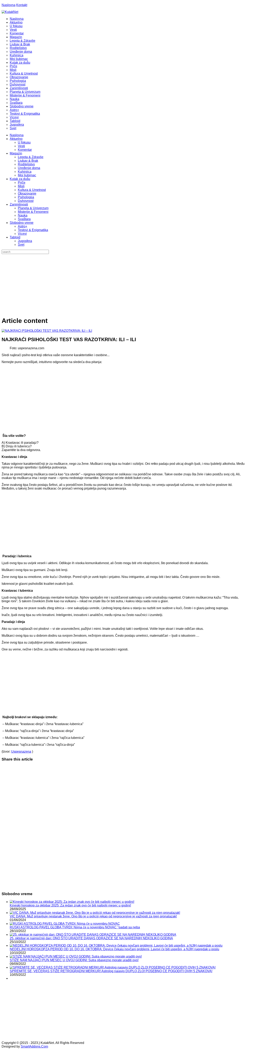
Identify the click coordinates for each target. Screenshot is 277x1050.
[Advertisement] (138, 284)
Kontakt (21, 5)
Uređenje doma (29, 168)
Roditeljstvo (26, 164)
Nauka (22, 215)
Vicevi (22, 233)
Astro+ (22, 226)
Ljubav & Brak (28, 160)
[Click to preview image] (47, 330)
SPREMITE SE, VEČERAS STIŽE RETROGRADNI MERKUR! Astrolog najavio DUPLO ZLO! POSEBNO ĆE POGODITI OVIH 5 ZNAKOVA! (111, 971)
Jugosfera (25, 241)
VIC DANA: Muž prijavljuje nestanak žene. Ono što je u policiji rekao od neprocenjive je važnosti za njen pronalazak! (93, 916)
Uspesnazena (21, 751)
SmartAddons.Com (34, 1046)
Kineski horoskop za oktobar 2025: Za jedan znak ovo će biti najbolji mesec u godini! (70, 905)
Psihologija (26, 197)
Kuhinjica (24, 171)
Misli (21, 186)
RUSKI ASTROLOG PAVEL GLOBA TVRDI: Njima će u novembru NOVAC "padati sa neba (75, 927)
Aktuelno (16, 138)
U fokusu (24, 142)
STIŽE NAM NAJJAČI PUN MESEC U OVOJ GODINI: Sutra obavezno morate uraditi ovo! (74, 960)
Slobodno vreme (21, 222)
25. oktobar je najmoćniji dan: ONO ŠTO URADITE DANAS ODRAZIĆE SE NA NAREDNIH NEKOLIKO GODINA (91, 938)
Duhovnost (25, 200)
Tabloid (15, 237)
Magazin (16, 153)
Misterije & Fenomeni (33, 211)
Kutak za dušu (20, 179)
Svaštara (24, 219)
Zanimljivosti (19, 204)
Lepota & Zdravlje (30, 157)
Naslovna (8, 5)
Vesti (21, 146)
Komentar (25, 149)
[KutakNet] (10, 12)
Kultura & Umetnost (32, 190)
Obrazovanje (27, 193)
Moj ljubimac (27, 175)
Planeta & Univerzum (33, 208)
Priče (21, 182)
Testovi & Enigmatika (33, 230)
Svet (21, 244)
